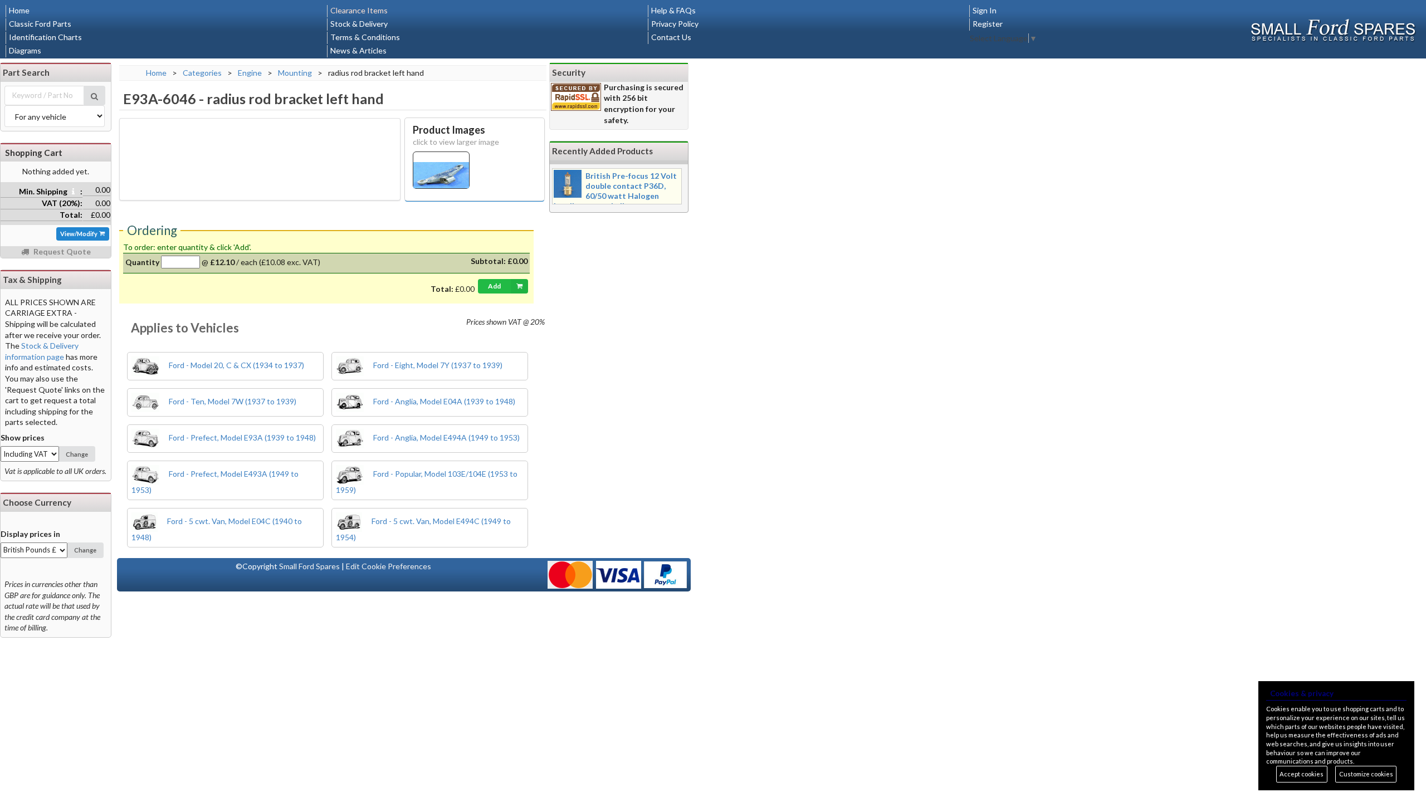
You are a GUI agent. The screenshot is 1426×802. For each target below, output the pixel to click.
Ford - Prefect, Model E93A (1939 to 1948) (241, 437)
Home (19, 10)
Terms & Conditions (365, 37)
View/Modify (79, 233)
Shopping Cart (33, 153)
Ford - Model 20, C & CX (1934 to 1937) (235, 365)
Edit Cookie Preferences (388, 566)
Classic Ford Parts (40, 23)
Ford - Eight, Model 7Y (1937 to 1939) (437, 365)
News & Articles (358, 50)
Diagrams (25, 50)
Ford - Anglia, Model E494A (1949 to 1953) (446, 437)
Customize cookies (1366, 773)
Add (494, 286)
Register (988, 23)
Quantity (142, 262)
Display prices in (30, 534)
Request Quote (61, 251)
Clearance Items (359, 10)
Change (77, 454)
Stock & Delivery (359, 23)
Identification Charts (45, 37)
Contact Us (671, 37)
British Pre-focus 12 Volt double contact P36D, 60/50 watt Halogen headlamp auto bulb (615, 191)
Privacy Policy (675, 23)
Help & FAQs (673, 10)
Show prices (23, 437)
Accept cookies (1302, 773)
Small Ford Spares (309, 566)
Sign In (985, 10)
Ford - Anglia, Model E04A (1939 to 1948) (443, 401)
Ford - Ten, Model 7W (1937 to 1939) (231, 401)
